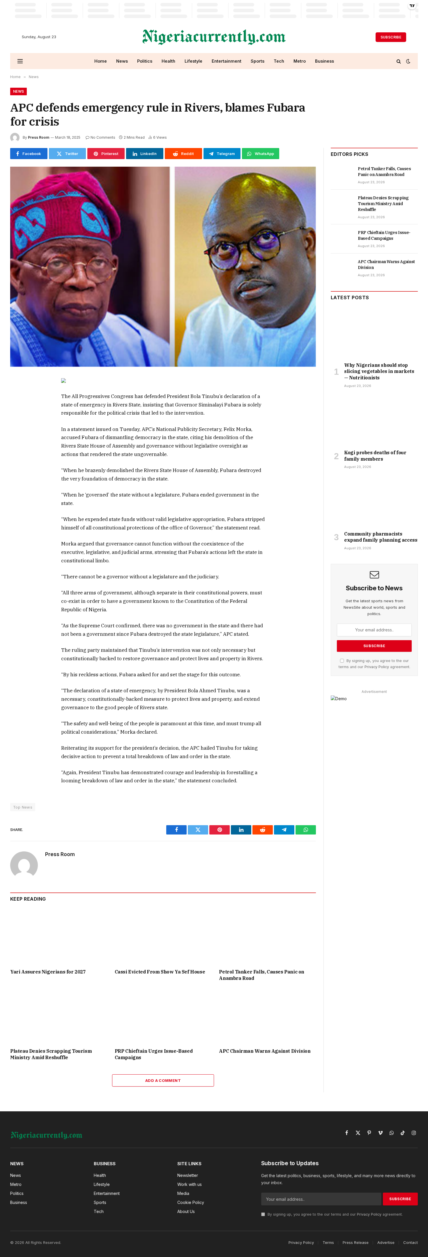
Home (100, 61)
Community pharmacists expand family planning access (380, 537)
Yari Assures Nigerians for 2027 (48, 972)
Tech (279, 61)
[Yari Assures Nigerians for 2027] (58, 937)
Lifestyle (193, 61)
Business (324, 61)
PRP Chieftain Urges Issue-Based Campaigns (154, 1054)
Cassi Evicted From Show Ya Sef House (160, 972)
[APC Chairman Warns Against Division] (267, 1016)
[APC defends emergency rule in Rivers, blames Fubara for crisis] (163, 267)
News (122, 61)
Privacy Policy (377, 667)
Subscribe (391, 37)
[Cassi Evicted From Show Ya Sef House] (163, 937)
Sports (257, 61)
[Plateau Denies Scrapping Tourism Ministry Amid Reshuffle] (58, 1016)
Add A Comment (163, 1080)
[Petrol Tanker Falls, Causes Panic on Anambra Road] (267, 937)
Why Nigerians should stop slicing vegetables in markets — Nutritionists (379, 371)
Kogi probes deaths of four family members (375, 456)
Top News (22, 807)
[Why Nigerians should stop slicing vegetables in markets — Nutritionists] (374, 332)
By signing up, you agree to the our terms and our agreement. (334, 1214)
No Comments (103, 137)
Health (168, 61)
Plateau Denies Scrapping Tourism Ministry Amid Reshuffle (51, 1054)
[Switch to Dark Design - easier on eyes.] (408, 61)
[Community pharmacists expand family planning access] (374, 501)
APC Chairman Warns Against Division (264, 1051)
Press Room (38, 137)
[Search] (398, 61)
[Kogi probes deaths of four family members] (374, 420)
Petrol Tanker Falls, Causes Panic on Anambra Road (261, 975)
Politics (144, 61)
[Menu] (20, 61)
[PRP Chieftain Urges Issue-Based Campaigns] (163, 1016)
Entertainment (226, 61)
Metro (299, 61)
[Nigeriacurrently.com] (214, 37)
